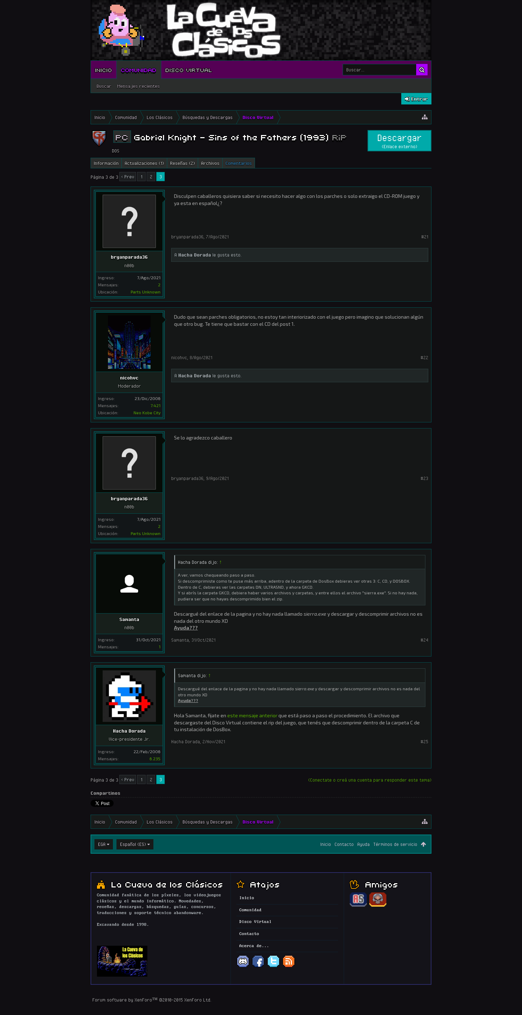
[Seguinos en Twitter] (273, 966)
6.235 (155, 758)
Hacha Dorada (194, 255)
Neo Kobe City (147, 412)
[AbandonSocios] (358, 905)
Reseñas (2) (182, 163)
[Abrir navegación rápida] (424, 117)
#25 (424, 741)
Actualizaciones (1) (144, 163)
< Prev (127, 176)
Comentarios (238, 163)
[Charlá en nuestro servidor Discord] (242, 966)
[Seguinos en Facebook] (258, 966)
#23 (424, 478)
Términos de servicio (395, 844)
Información (106, 163)
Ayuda (363, 844)
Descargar (399, 140)
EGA (101, 844)
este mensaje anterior (252, 715)
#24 (424, 640)
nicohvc (129, 377)
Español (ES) (133, 844)
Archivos (210, 163)
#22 (424, 357)
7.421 (156, 405)
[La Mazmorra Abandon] (377, 905)
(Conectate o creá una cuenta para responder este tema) (369, 780)
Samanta (129, 619)
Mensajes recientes (138, 86)
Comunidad (139, 70)
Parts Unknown (146, 291)
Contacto (344, 844)
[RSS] (288, 966)
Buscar (104, 86)
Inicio (103, 70)
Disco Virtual (188, 70)
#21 (424, 236)
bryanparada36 (129, 257)
